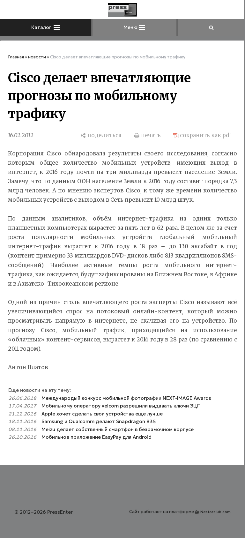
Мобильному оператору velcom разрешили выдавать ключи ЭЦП (121, 406)
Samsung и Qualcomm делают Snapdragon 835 (98, 421)
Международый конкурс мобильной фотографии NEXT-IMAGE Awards (126, 398)
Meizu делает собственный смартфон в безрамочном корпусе (117, 429)
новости (37, 57)
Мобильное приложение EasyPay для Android (96, 437)
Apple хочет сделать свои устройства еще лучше (102, 414)
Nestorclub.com (215, 511)
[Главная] (122, 10)
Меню (131, 27)
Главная (16, 57)
